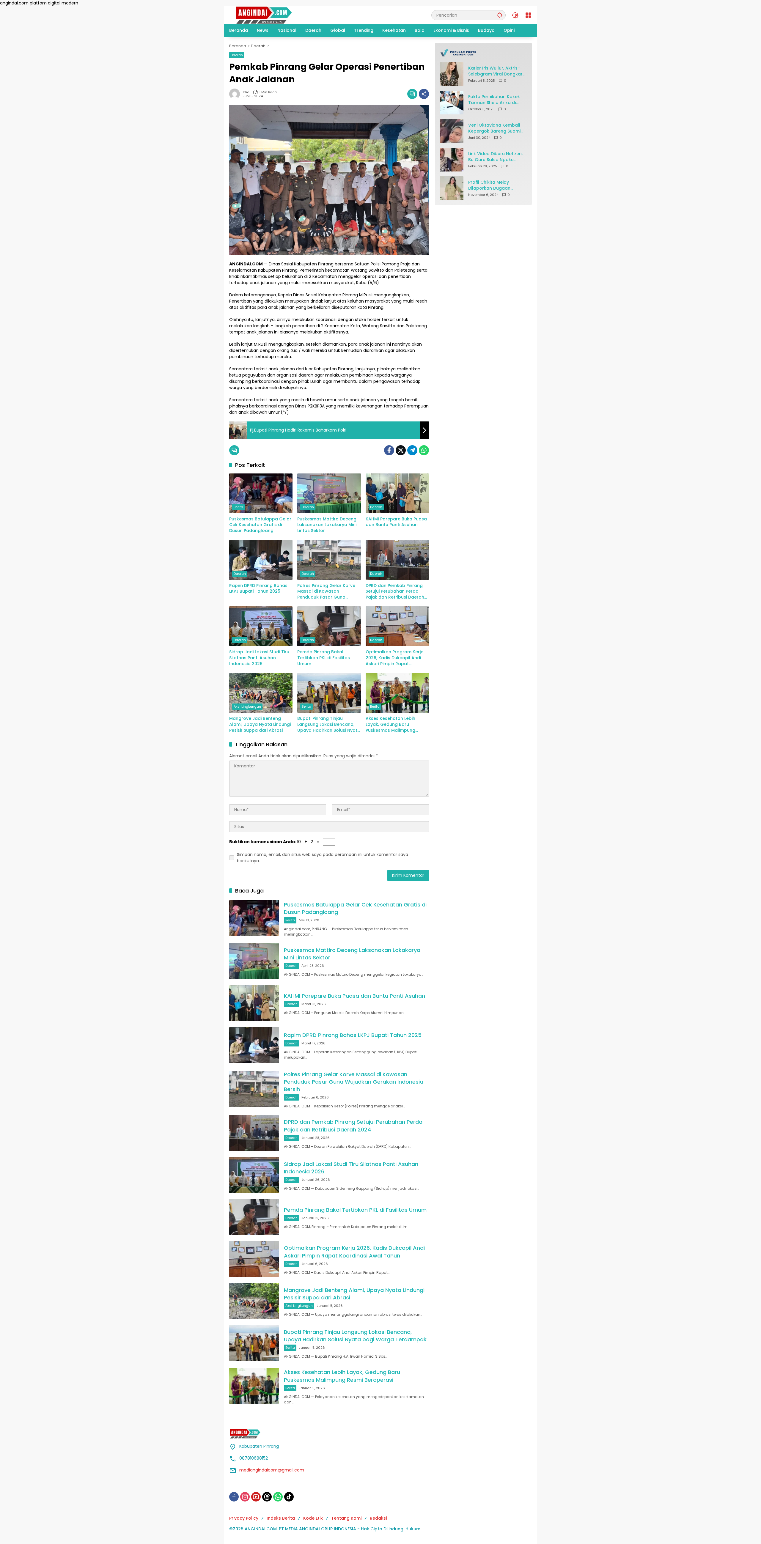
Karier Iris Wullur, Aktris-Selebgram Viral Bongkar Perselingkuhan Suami (495, 71)
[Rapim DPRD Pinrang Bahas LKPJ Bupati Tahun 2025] (261, 560)
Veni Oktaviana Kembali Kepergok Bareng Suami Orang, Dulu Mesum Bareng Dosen (494, 128)
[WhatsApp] (424, 450)
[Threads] (267, 1496)
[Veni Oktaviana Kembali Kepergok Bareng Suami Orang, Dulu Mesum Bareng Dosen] (451, 131)
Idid (246, 92)
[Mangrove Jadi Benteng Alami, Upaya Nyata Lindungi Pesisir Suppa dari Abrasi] (261, 693)
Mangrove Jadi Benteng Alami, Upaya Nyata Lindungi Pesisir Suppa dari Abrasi (260, 724)
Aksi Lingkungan (247, 706)
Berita (238, 507)
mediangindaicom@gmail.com (271, 1470)
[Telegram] (412, 450)
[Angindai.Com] (276, 15)
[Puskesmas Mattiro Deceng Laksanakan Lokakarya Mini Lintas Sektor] (329, 493)
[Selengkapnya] (483, 52)
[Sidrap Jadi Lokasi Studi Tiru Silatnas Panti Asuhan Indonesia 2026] (261, 626)
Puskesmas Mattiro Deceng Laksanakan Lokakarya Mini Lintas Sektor (326, 524)
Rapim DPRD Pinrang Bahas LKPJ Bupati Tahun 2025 (258, 588)
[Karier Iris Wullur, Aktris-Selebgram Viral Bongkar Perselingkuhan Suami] (451, 74)
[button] (500, 15)
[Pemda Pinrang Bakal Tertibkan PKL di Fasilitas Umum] (329, 626)
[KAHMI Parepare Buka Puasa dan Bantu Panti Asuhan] (397, 493)
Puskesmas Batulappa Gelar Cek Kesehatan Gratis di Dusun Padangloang (260, 524)
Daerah (237, 55)
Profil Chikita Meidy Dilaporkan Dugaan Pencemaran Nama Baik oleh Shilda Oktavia (494, 185)
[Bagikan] (424, 94)
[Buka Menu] (528, 15)
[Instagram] (245, 1496)
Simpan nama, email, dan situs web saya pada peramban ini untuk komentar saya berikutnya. (322, 858)
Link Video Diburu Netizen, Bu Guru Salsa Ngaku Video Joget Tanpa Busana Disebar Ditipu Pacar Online (495, 157)
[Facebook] (389, 450)
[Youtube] (256, 1496)
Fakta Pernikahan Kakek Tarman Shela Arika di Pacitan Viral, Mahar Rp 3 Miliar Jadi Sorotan (495, 100)
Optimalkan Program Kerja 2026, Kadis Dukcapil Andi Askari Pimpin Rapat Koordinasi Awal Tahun (395, 658)
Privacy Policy (243, 1518)
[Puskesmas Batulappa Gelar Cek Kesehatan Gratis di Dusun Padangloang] (261, 493)
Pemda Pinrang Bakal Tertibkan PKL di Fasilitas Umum (323, 657)
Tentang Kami (346, 1518)
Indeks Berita (281, 1518)
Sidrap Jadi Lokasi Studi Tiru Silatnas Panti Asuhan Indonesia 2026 (259, 657)
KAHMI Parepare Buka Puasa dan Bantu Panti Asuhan (396, 522)
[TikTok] (289, 1496)
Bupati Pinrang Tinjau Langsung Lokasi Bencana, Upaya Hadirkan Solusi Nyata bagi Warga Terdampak (328, 724)
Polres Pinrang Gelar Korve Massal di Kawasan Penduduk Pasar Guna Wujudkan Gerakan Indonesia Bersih (326, 591)
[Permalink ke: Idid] (236, 94)
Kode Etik (313, 1518)
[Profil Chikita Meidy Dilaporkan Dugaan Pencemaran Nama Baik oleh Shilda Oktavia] (451, 188)
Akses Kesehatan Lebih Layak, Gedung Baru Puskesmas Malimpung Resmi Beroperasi (390, 724)
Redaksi (378, 1518)
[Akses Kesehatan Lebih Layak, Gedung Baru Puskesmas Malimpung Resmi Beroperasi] (397, 693)
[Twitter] (401, 450)
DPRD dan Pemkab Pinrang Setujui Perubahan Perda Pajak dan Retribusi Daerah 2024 (395, 591)
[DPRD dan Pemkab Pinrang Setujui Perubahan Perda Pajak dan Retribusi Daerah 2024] (397, 560)
